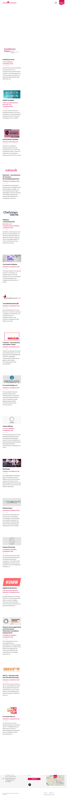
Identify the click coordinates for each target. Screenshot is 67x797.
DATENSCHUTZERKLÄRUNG (49, 794)
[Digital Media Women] (12, 582)
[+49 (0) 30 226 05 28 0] (4, 776)
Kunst (4, 61)
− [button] (48, 775)
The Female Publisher (10, 264)
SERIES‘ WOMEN (8, 100)
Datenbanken (6, 549)
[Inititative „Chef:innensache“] (12, 214)
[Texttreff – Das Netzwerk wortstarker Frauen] (12, 337)
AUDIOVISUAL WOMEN (10, 139)
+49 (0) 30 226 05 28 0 (10, 776)
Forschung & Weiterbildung (10, 102)
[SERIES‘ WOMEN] (12, 94)
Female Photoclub (9, 547)
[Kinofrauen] (12, 463)
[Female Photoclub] (12, 541)
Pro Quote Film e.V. (9, 716)
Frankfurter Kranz (8, 59)
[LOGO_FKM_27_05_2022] (9, 2)
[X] (29, 784)
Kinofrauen (6, 469)
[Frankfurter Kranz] (12, 51)
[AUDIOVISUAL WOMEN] (12, 133)
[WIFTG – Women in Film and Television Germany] (12, 670)
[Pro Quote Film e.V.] (12, 711)
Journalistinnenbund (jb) (11, 303)
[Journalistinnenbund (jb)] (12, 297)
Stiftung (5, 428)
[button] (56, 3)
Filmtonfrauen (7, 508)
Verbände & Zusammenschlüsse (11, 181)
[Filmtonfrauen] (12, 502)
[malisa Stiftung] (12, 420)
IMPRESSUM (51, 792)
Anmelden (34, 778)
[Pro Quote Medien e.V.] (12, 379)
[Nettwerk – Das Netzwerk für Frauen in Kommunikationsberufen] (12, 170)
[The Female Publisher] (12, 258)
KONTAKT (45, 792)
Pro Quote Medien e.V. (10, 385)
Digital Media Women (10, 588)
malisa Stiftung (8, 426)
